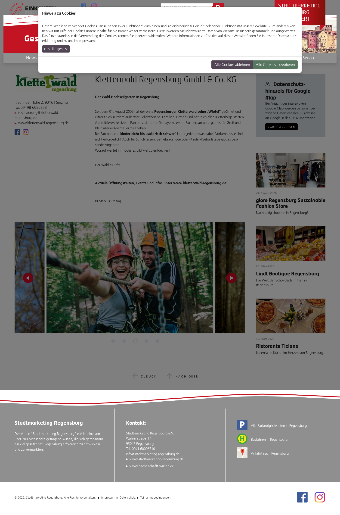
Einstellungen (53, 49)
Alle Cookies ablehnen (232, 64)
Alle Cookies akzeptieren (275, 64)
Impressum (87, 40)
